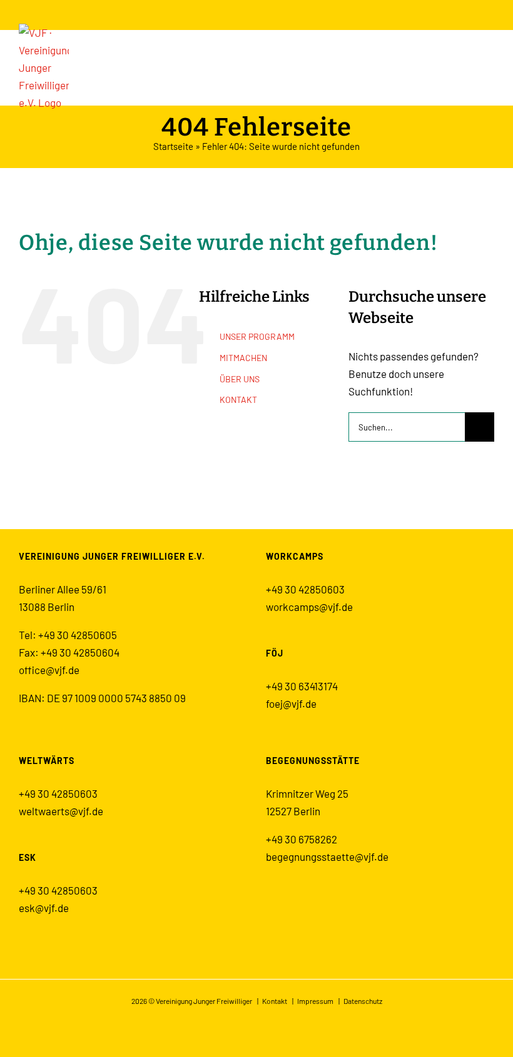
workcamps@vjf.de (309, 606)
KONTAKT (238, 399)
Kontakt (274, 1000)
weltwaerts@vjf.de (61, 811)
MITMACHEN (243, 357)
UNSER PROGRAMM (257, 336)
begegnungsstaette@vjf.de (327, 856)
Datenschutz (362, 1000)
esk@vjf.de (44, 907)
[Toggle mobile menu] (489, 60)
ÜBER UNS (240, 379)
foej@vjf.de (291, 703)
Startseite (173, 146)
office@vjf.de (49, 669)
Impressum (315, 1000)
